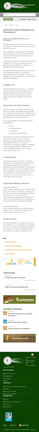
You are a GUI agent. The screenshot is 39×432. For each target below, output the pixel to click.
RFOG (6, 399)
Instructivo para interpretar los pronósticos (18, 250)
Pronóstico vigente (10, 242)
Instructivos (8, 404)
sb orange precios (5, 328)
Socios (6, 381)
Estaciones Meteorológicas (13, 246)
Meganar (7, 389)
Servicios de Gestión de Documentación (15, 386)
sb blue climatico (5, 321)
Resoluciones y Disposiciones (12, 401)
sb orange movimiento (5, 313)
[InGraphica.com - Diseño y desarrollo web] (24, 426)
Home (5, 25)
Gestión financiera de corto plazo (15, 277)
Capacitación (8, 406)
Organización (8, 376)
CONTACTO (13, 425)
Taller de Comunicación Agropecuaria (16, 287)
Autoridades (8, 378)
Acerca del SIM (9, 253)
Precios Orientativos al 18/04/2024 (18, 328)
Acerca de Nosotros (10, 373)
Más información (31, 280)
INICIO (5, 425)
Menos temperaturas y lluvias (17, 322)
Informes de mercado (10, 391)
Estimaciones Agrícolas (11, 393)
